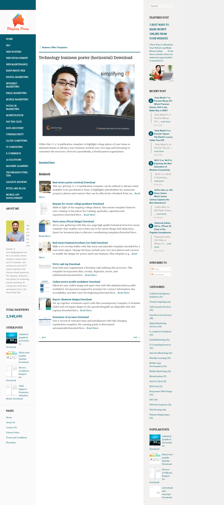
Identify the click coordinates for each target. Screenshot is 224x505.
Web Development (17, 58)
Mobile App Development (14, 196)
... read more (164, 121)
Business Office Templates (54, 47)
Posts (156, 269)
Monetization (14, 115)
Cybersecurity (15, 134)
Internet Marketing (12, 85)
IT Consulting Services (160, 344)
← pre (42, 337)
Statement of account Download (71, 317)
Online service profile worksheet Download (76, 281)
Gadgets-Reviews (16, 182)
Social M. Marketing (12, 107)
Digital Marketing (17, 77)
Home (9, 38)
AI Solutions (13, 159)
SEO (8, 45)
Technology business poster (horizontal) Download (85, 57)
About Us (10, 422)
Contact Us (11, 427)
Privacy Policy (13, 432)
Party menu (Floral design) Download (73, 221)
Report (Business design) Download (72, 299)
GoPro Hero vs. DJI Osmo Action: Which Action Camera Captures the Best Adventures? (160, 196)
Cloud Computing (16, 140)
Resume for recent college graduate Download (78, 203)
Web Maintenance (17, 64)
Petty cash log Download (66, 264)
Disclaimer (11, 442)
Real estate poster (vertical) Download (74, 182)
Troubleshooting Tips (17, 174)
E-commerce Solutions (160, 331)
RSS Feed (153, 386)
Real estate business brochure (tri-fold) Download (80, 242)
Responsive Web (15, 70)
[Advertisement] (89, 21)
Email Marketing (16, 93)
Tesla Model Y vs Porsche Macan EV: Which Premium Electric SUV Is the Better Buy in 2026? (160, 104)
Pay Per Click (14, 121)
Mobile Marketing (17, 99)
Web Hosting (13, 51)
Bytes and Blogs (16, 188)
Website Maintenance (159, 414)
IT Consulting (14, 146)
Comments (158, 274)
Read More (89, 214)
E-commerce (13, 153)
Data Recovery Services (160, 315)
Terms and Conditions (16, 437)
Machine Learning (17, 166)
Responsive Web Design (160, 391)
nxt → (136, 337)
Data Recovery (15, 128)
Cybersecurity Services (160, 306)
